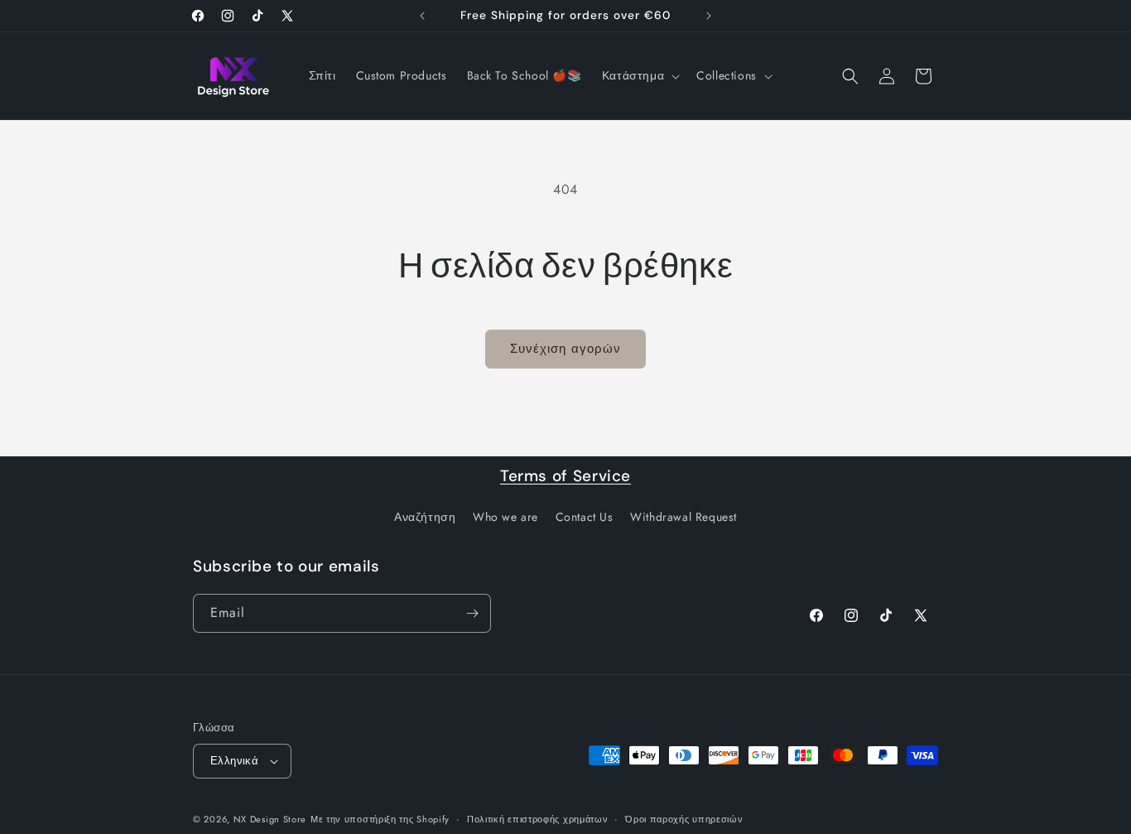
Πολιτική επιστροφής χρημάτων (538, 819)
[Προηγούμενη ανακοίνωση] (422, 15)
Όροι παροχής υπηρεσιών (684, 819)
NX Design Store (270, 819)
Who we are (505, 517)
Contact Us (585, 517)
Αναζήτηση (424, 517)
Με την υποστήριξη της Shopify (380, 819)
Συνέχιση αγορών (565, 349)
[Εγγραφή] (472, 613)
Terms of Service (565, 475)
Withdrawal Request (683, 517)
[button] (639, 75)
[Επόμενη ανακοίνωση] (709, 15)
